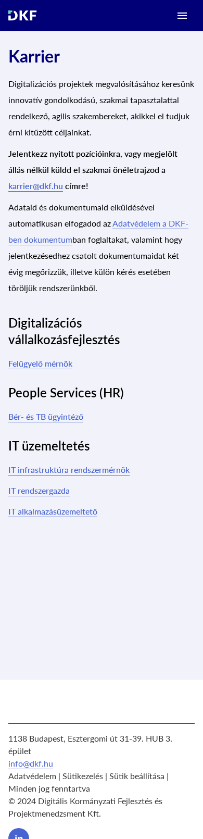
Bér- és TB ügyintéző (45, 416)
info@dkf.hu (30, 763)
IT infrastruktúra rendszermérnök (69, 469)
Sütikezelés (82, 776)
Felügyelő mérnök (40, 363)
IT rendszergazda (39, 490)
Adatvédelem (32, 776)
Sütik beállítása (136, 776)
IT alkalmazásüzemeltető (52, 511)
